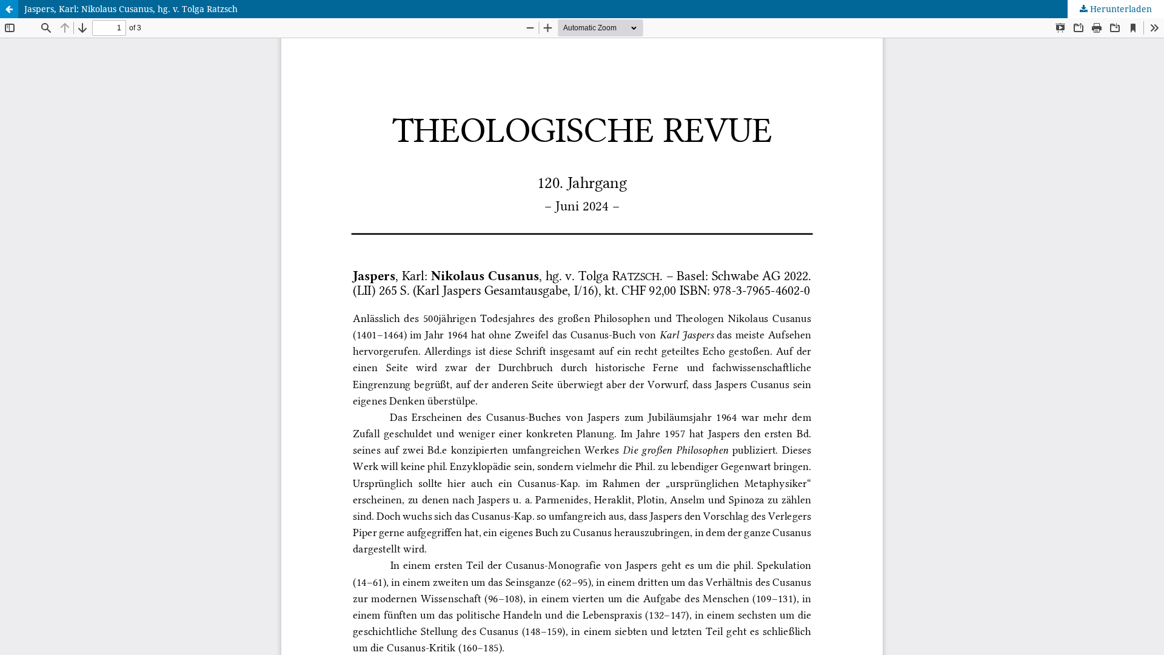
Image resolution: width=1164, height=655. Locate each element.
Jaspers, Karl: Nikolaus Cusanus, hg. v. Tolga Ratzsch (131, 9)
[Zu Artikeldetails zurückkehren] (9, 9)
